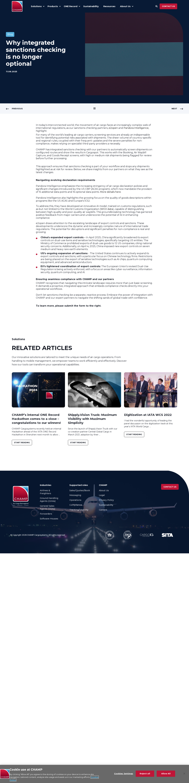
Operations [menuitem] (75, 500)
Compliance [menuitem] (75, 505)
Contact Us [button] (169, 487)
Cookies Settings (123, 773)
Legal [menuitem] (102, 495)
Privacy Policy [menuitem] (106, 500)
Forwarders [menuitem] (46, 513)
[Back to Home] (17, 6)
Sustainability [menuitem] (106, 505)
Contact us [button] (168, 6)
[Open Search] (156, 6)
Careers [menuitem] (103, 509)
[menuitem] (44, 6)
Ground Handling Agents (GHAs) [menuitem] (49, 499)
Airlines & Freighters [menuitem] (46, 492)
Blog (10, 34)
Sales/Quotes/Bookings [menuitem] (81, 490)
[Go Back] (94, 108)
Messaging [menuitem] (75, 495)
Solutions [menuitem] (36, 6)
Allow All (166, 773)
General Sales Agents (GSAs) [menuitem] (48, 507)
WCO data (107, 209)
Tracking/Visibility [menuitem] (78, 509)
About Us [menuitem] (104, 490)
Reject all (145, 773)
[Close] (184, 773)
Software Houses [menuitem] (49, 518)
